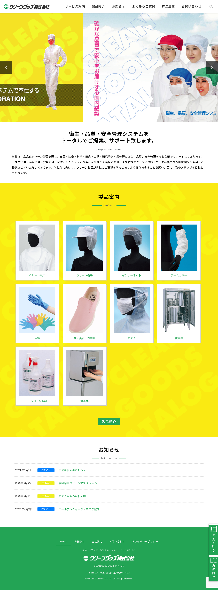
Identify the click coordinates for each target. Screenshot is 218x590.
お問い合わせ (191, 6)
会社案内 (97, 541)
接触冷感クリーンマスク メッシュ (79, 483)
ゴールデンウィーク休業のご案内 (79, 509)
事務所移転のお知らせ (72, 470)
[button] (6, 67)
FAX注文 (168, 6)
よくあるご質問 (143, 6)
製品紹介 (98, 6)
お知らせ (118, 6)
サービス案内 (75, 6)
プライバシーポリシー (145, 541)
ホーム (64, 541)
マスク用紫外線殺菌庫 (72, 496)
